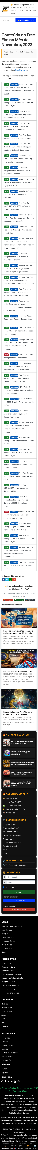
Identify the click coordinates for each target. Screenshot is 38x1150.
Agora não (6, 20)
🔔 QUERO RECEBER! (26, 20)
